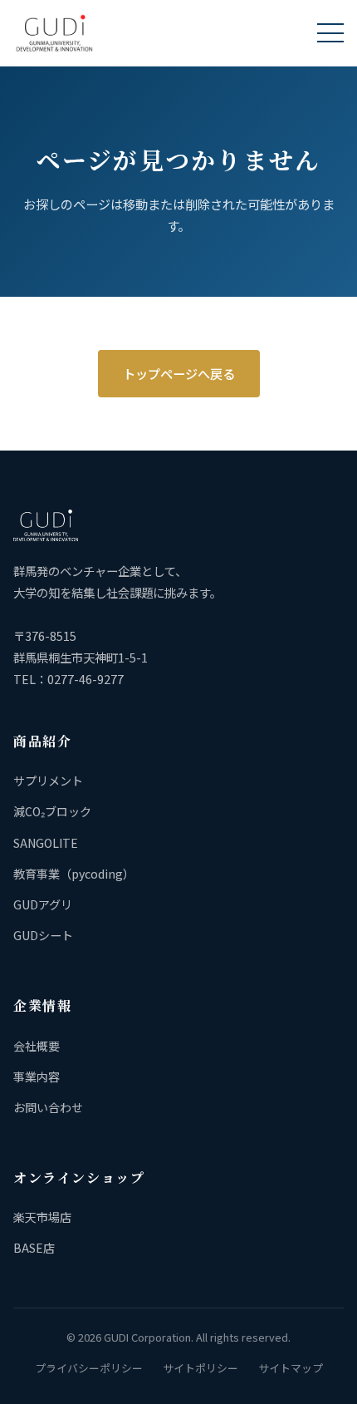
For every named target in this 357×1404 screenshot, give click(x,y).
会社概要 (36, 1045)
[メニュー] (330, 33)
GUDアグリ (42, 904)
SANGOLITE (45, 843)
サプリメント (48, 780)
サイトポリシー (200, 1368)
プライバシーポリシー (89, 1368)
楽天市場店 (42, 1217)
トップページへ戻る (179, 373)
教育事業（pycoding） (73, 873)
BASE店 (34, 1247)
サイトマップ (290, 1368)
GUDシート (43, 935)
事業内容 (36, 1076)
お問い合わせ (48, 1107)
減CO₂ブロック (52, 811)
